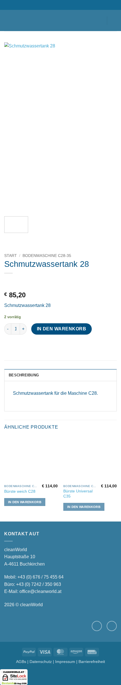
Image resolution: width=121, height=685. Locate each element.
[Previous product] (24, 282)
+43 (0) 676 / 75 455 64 (40, 577)
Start (10, 256)
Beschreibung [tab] (24, 375)
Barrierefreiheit (92, 661)
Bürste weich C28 (19, 491)
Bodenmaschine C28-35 (47, 256)
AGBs (21, 661)
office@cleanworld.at (40, 591)
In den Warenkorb (61, 328)
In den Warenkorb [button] (24, 502)
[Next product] (9, 282)
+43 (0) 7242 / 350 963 (38, 584)
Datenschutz (41, 661)
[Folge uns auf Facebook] (97, 626)
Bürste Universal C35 (78, 493)
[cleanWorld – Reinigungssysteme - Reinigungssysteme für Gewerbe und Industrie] (60, 20)
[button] (7, 20)
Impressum (65, 661)
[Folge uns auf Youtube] (112, 626)
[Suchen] (17, 20)
